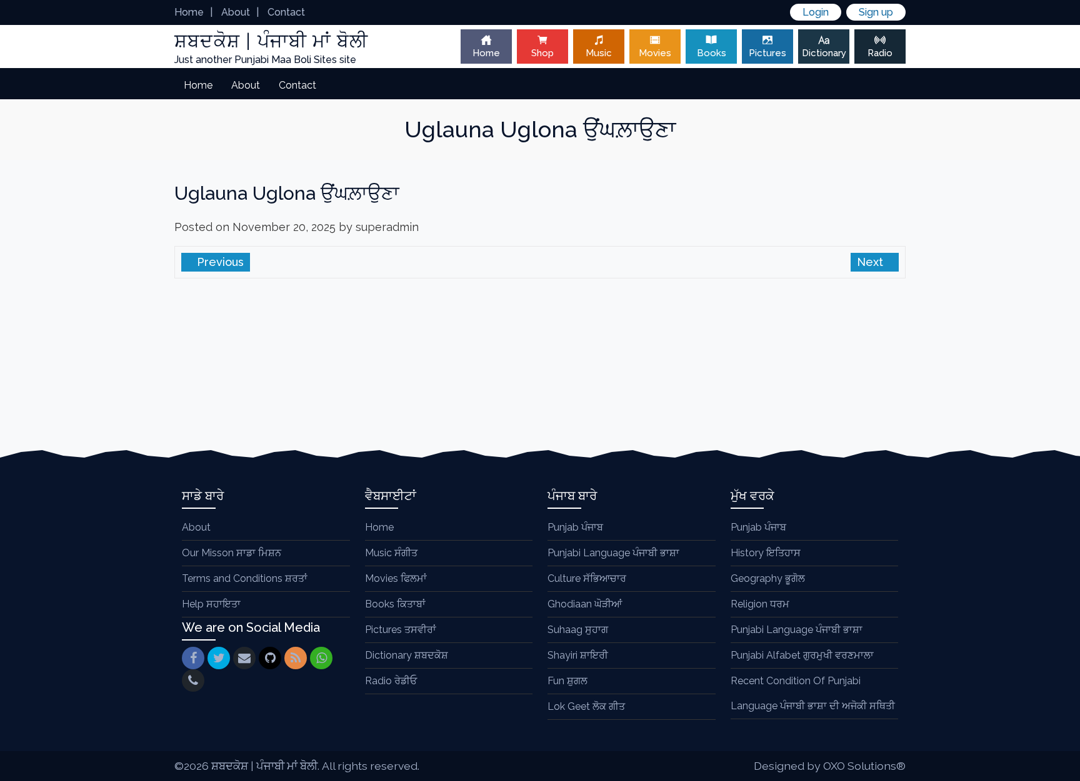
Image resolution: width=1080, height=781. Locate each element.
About (235, 12)
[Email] (244, 658)
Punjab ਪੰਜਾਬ (575, 527)
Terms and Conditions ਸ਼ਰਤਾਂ (245, 578)
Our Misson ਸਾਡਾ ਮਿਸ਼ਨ (231, 553)
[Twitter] (219, 658)
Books (711, 53)
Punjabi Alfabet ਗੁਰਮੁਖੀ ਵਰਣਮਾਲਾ (802, 655)
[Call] (193, 680)
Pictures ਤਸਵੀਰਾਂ (400, 630)
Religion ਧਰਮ (760, 604)
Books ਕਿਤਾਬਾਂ (395, 604)
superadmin (387, 226)
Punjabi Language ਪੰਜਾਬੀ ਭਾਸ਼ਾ (613, 553)
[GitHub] (270, 658)
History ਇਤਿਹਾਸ (766, 553)
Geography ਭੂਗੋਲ (768, 578)
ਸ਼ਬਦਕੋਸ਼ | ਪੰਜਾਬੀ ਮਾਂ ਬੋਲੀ (264, 765)
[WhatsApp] (321, 658)
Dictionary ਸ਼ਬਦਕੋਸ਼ (406, 655)
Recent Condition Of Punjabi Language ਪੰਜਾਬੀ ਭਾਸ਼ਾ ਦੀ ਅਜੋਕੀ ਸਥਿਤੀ (813, 693)
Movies (655, 53)
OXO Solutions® (864, 765)
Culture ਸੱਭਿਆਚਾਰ (587, 578)
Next (871, 261)
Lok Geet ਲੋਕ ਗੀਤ (586, 706)
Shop (542, 53)
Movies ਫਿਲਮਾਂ (396, 578)
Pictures (767, 53)
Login (815, 12)
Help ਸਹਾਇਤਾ (211, 604)
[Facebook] (193, 658)
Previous (219, 261)
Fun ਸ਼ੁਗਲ (568, 681)
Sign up (876, 12)
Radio (880, 53)
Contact (286, 12)
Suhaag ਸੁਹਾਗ (578, 630)
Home (189, 12)
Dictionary (824, 53)
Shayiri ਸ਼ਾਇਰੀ (578, 655)
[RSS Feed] (295, 658)
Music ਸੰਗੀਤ (391, 553)
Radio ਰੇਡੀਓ (391, 681)
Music (599, 53)
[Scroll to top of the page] (1061, 771)
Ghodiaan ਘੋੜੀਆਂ (585, 604)
